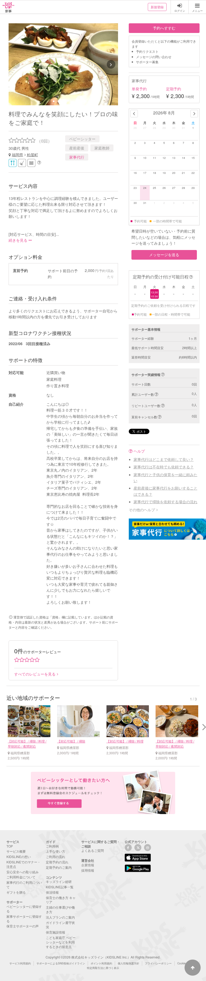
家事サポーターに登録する (24, 918)
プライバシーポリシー (158, 963)
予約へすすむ (164, 28)
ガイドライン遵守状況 (60, 924)
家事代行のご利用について (24, 884)
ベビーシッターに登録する (24, 908)
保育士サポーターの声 (22, 926)
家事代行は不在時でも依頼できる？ (164, 466)
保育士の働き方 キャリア (61, 899)
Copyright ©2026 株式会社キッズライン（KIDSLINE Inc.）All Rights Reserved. (103, 957)
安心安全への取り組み (22, 872)
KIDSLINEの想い (18, 856)
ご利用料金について (20, 877)
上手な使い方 (55, 851)
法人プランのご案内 (60, 917)
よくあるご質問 (92, 850)
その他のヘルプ (142, 509)
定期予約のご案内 (59, 867)
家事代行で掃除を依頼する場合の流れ (165, 501)
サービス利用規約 (20, 963)
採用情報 (87, 870)
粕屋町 (32, 154)
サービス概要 (16, 851)
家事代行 (76, 157)
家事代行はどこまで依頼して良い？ (164, 459)
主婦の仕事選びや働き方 (60, 909)
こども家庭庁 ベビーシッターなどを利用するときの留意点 (61, 942)
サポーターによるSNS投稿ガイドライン (60, 963)
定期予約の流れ (57, 862)
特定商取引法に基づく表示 (103, 968)
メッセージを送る (164, 254)
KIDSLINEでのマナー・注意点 (23, 864)
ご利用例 (52, 846)
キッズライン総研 (59, 881)
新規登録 (157, 7)
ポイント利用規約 (101, 963)
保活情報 (52, 892)
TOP (9, 846)
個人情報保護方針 (128, 963)
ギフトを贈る (16, 892)
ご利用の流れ (55, 856)
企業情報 (87, 865)
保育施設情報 (55, 932)
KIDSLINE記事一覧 (59, 887)
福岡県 (17, 154)
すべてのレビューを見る (35, 674)
